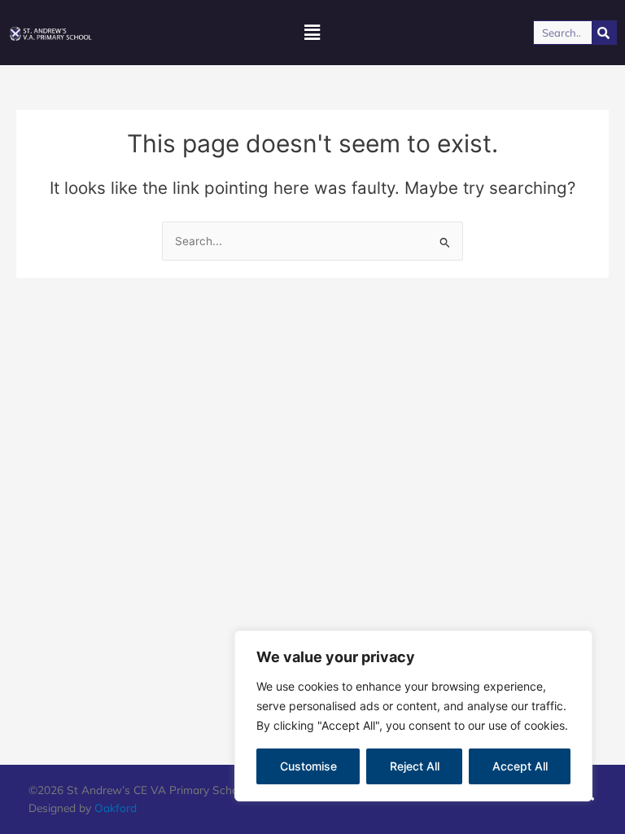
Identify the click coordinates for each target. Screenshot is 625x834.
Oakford (115, 807)
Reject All (414, 766)
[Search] (604, 32)
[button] (312, 33)
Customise (308, 766)
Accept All (520, 766)
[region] (413, 715)
